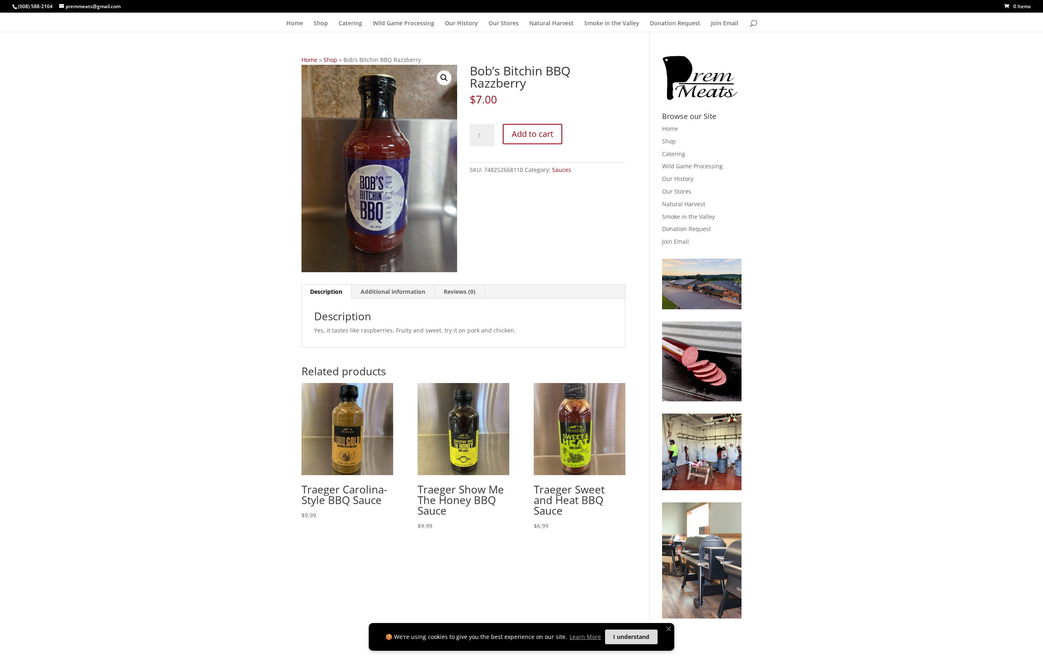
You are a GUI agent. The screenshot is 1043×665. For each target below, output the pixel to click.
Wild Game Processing (403, 23)
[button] (444, 77)
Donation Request (675, 23)
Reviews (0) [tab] (459, 291)
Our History (461, 23)
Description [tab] (326, 291)
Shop (321, 23)
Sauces (561, 170)
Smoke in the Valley (611, 23)
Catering (350, 23)
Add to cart (532, 133)
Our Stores (503, 23)
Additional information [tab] (393, 291)
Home (294, 23)
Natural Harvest (551, 23)
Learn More (585, 637)
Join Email (724, 23)
